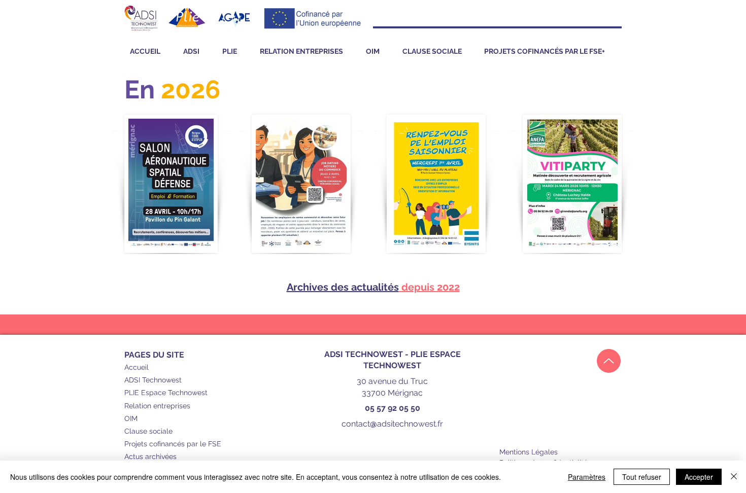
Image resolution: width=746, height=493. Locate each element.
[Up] (609, 361)
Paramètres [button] (586, 477)
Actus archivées (150, 456)
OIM (131, 418)
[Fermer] (734, 477)
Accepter (699, 477)
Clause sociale (148, 431)
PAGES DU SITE (154, 355)
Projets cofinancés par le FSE (172, 444)
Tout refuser (641, 477)
